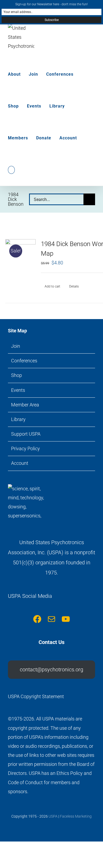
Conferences (24, 360)
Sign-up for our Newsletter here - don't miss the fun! (51, 4)
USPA (53, 816)
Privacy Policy (25, 448)
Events (18, 390)
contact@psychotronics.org (51, 669)
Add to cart (52, 286)
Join (15, 346)
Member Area (25, 404)
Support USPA (25, 434)
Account (19, 463)
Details (74, 286)
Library (18, 419)
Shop (16, 375)
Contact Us (51, 642)
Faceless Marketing (76, 816)
